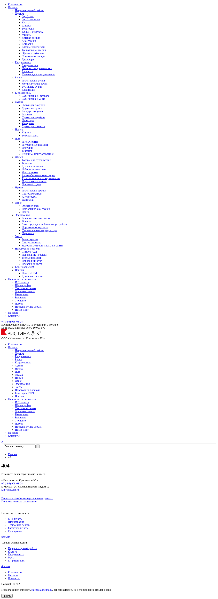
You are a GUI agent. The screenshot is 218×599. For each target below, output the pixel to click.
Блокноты (27, 71)
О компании (15, 4)
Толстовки (28, 28)
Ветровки (27, 43)
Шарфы (26, 25)
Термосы (27, 163)
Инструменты (30, 141)
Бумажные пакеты (32, 276)
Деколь (19, 303)
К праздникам (23, 92)
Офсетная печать (25, 291)
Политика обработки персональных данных (27, 498)
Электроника (22, 215)
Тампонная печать (25, 288)
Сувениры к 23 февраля (35, 95)
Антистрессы (29, 196)
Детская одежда (31, 37)
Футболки (28, 16)
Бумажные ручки (32, 86)
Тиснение (20, 300)
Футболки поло (31, 19)
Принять (7, 596)
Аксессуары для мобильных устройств (44, 224)
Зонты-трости (30, 239)
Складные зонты (31, 242)
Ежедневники (23, 62)
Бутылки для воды (32, 166)
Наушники (28, 233)
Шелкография (23, 285)
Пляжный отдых (31, 184)
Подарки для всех (32, 263)
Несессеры (28, 120)
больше (5, 536)
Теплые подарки (31, 257)
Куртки (26, 22)
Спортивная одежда (33, 56)
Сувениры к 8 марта (33, 98)
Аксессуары (29, 40)
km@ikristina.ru (10, 489)
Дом (17, 138)
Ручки (18, 77)
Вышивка (20, 297)
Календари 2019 (24, 266)
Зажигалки (28, 199)
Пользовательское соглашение (18, 501)
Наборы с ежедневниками (37, 68)
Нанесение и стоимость (22, 279)
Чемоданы (28, 123)
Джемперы (28, 59)
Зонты (18, 236)
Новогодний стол (32, 260)
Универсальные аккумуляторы (39, 230)
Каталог (13, 7)
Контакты (14, 315)
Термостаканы (30, 135)
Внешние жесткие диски (36, 218)
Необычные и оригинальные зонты (42, 245)
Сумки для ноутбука (33, 117)
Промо (19, 187)
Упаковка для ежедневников (38, 74)
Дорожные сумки (32, 108)
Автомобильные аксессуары (38, 175)
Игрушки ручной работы (29, 10)
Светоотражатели (32, 193)
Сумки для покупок (33, 105)
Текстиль (27, 150)
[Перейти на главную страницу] (21, 334)
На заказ (13, 312)
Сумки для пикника (33, 126)
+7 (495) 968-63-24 (12, 321)
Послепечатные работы (28, 306)
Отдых (19, 156)
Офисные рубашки (33, 53)
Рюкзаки (27, 114)
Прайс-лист (21, 309)
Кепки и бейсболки (33, 31)
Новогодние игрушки (34, 254)
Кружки (26, 132)
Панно (25, 211)
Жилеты (26, 34)
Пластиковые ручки (33, 80)
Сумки (19, 101)
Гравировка (21, 294)
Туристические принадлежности (41, 178)
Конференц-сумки (32, 111)
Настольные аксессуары (36, 208)
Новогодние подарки (27, 248)
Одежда (19, 13)
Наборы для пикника (34, 169)
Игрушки (27, 147)
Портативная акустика (35, 227)
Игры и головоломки (34, 181)
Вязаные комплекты (33, 46)
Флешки (26, 221)
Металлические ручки (35, 83)
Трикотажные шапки (34, 50)
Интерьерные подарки (35, 144)
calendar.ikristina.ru (41, 589)
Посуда (19, 129)
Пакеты (19, 270)
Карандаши (28, 89)
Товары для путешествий (36, 160)
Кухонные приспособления (37, 153)
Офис (18, 202)
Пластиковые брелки (34, 190)
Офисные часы (30, 205)
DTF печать (22, 282)
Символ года (29, 251)
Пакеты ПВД (29, 273)
